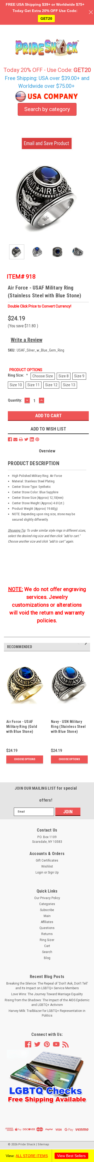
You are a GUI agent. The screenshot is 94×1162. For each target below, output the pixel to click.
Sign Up (53, 872)
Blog (47, 958)
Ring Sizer (47, 940)
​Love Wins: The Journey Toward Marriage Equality (47, 994)
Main (47, 916)
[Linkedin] (32, 439)
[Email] (15, 439)
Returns (47, 934)
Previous (8, 197)
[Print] (21, 439)
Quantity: (15, 400)
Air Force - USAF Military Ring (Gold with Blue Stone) (21, 727)
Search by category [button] (47, 109)
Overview (47, 450)
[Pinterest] (37, 439)
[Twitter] (26, 439)
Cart (47, 946)
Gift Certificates (47, 860)
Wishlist (47, 866)
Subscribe (47, 910)
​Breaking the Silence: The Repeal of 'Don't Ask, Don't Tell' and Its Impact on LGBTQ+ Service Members (47, 986)
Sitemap (43, 1144)
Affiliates (47, 922)
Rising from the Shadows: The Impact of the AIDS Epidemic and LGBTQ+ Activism (47, 1002)
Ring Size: (18, 375)
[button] (47, 1077)
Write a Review (26, 340)
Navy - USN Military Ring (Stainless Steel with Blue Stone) (68, 727)
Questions (47, 928)
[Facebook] (10, 439)
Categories (47, 904)
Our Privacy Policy (47, 898)
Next (86, 197)
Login (39, 872)
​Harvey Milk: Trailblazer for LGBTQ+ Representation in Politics (47, 1013)
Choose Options (24, 759)
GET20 (46, 18)
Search (47, 952)
